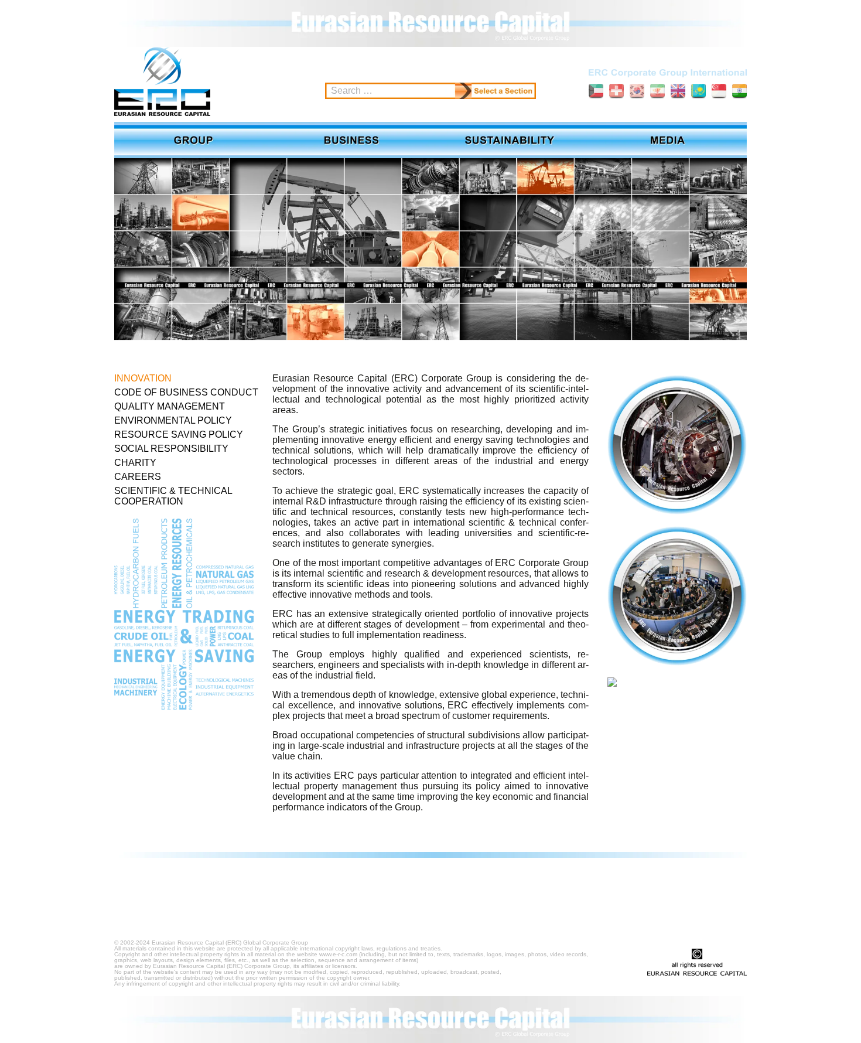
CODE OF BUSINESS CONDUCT (186, 392)
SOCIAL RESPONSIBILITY (171, 449)
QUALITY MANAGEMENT (169, 406)
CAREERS (137, 477)
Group (193, 140)
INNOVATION (143, 378)
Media (668, 140)
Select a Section (503, 91)
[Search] (463, 91)
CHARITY (135, 463)
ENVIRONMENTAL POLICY (173, 420)
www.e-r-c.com (338, 954)
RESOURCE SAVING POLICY (178, 434)
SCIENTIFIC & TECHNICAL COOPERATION (173, 496)
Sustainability (509, 140)
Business (351, 140)
